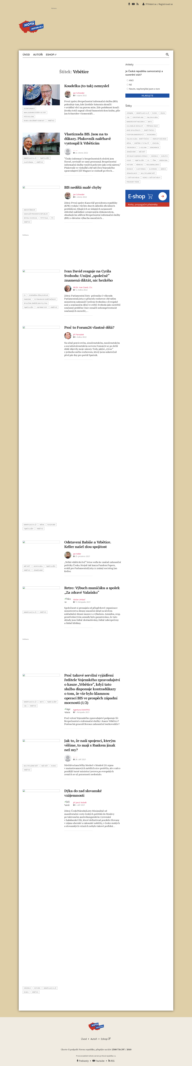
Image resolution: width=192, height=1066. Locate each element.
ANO (131, 80)
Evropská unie (138, 117)
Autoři (38, 54)
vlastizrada (28, 162)
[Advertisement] (112, 27)
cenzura (155, 143)
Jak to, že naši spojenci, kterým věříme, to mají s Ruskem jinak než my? (89, 745)
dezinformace (29, 108)
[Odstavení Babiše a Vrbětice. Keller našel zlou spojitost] (41, 552)
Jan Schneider (79, 93)
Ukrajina (130, 113)
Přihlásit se (151, 4)
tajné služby (44, 158)
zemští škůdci (149, 130)
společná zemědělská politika (35, 303)
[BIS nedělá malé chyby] (41, 196)
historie (37, 988)
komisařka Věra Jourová (38, 295)
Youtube (99, 1060)
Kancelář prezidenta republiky (36, 214)
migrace (130, 169)
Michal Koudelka (30, 218)
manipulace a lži (30, 158)
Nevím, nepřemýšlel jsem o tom (144, 88)
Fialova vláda (152, 117)
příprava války (152, 126)
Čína (154, 160)
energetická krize (159, 139)
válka (162, 113)
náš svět (27, 566)
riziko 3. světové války (151, 177)
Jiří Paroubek (78, 334)
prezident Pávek (133, 182)
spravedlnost (132, 173)
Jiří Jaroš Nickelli (79, 802)
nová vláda (38, 566)
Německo (139, 165)
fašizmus (27, 988)
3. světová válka (133, 177)
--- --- (75, 150)
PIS (52, 218)
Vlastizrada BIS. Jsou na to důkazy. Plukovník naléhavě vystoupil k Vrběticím (87, 139)
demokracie (154, 147)
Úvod (26, 54)
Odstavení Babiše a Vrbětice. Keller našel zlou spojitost (87, 544)
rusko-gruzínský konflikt (34, 121)
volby (129, 160)
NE (130, 84)
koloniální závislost (135, 126)
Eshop (50, 54)
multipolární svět (31, 766)
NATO (42, 702)
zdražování (38, 570)
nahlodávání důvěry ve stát (35, 112)
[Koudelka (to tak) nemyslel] (41, 94)
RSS (112, 1060)
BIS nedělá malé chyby (82, 187)
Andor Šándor (29, 210)
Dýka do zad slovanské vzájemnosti (83, 793)
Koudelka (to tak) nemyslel (86, 85)
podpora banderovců (135, 134)
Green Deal (163, 160)
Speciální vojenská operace (137, 156)
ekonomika (151, 134)
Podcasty (83, 1060)
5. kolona (143, 147)
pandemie (27, 299)
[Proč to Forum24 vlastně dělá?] (41, 423)
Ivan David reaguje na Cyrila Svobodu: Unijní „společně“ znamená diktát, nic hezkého (88, 276)
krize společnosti (134, 130)
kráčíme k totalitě (141, 143)
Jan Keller (77, 554)
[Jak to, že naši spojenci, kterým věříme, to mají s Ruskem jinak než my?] (41, 751)
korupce (164, 156)
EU (25, 295)
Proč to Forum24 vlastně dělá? (89, 327)
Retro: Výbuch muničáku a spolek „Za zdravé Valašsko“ (92, 590)
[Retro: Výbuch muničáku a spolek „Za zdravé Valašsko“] (41, 597)
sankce (163, 169)
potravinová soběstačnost (45, 299)
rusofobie (51, 525)
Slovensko (153, 169)
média (42, 525)
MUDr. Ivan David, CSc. (83, 287)
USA (25, 706)
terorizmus (131, 147)
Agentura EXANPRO (81, 709)
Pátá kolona (29, 117)
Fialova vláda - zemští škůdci (138, 139)
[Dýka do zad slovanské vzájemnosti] (41, 887)
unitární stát (42, 307)
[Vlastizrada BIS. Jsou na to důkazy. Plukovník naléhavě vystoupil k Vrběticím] (41, 144)
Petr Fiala (44, 218)
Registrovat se (166, 4)
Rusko (53, 766)
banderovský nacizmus (136, 122)
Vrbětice (51, 121)
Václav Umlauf (79, 599)
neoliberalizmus (152, 165)
